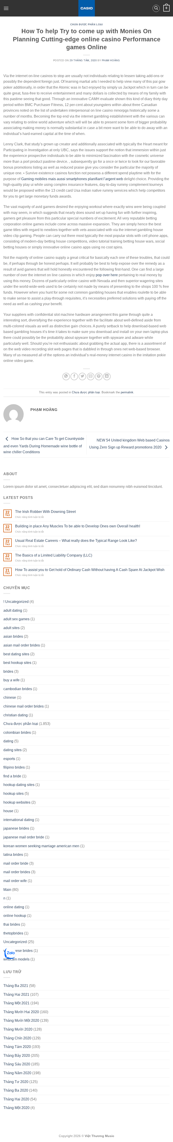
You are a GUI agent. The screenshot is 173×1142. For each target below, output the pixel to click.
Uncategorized (15, 942)
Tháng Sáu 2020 (16, 1064)
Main (7, 890)
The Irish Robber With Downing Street (45, 512)
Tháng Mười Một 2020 (21, 1020)
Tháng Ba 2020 (15, 1090)
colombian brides (17, 732)
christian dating (15, 715)
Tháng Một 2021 (16, 1003)
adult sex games (16, 619)
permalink (127, 392)
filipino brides (14, 767)
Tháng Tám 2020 (17, 1047)
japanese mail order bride (23, 837)
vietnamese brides (18, 951)
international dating (18, 820)
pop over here (107, 275)
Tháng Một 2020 (16, 1108)
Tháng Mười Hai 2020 (21, 1012)
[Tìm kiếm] (156, 8)
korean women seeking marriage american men (41, 846)
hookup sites (13, 793)
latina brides (13, 854)
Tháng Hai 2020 (16, 1099)
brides (8, 671)
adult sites (11, 628)
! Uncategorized (16, 602)
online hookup (14, 916)
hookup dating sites (18, 785)
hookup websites (16, 802)
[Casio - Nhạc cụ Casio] (86, 8)
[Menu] (6, 8)
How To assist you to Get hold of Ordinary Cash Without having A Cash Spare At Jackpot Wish (89, 570)
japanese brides (16, 828)
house (8, 811)
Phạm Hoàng (111, 60)
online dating (13, 907)
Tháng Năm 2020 (17, 1073)
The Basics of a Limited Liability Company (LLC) (53, 555)
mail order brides (16, 872)
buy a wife (11, 680)
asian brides (13, 636)
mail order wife (15, 881)
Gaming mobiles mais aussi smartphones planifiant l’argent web (72, 179)
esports (9, 759)
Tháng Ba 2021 (15, 986)
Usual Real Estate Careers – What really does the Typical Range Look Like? (76, 541)
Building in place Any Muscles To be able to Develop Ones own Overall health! (77, 526)
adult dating (12, 610)
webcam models (16, 959)
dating (8, 741)
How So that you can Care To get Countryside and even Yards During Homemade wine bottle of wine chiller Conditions (43, 445)
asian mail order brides (21, 645)
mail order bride (15, 863)
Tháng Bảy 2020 (16, 1055)
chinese (9, 697)
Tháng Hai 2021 (16, 994)
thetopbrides (13, 933)
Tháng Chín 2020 (17, 1038)
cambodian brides (17, 689)
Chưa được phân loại (86, 24)
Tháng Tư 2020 (15, 1082)
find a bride (12, 776)
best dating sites (16, 654)
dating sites (12, 750)
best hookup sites (17, 663)
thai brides (11, 924)
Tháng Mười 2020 (17, 1029)
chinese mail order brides (23, 706)
